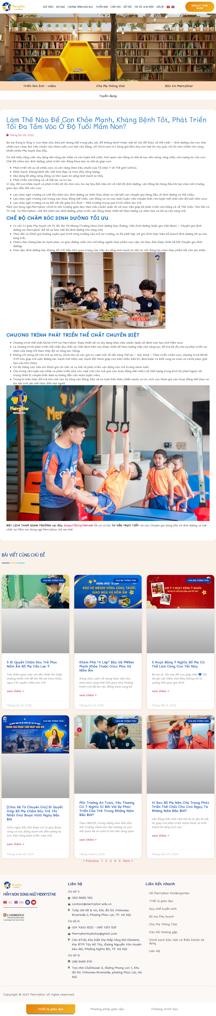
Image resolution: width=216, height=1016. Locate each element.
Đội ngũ (60, 7)
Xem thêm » (15, 691)
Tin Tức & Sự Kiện (144, 7)
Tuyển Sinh (102, 7)
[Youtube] (33, 902)
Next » (128, 861)
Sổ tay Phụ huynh (161, 916)
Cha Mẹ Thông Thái (163, 924)
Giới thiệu (48, 7)
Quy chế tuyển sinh (163, 909)
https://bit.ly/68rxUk (78, 525)
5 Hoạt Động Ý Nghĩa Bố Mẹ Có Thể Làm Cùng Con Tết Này (178, 664)
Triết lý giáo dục (161, 901)
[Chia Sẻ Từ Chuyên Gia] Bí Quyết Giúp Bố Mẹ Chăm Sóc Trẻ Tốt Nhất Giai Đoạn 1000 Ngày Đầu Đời (35, 813)
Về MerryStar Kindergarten (169, 893)
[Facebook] (27, 902)
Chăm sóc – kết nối (121, 7)
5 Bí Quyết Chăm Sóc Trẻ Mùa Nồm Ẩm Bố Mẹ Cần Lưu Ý (32, 664)
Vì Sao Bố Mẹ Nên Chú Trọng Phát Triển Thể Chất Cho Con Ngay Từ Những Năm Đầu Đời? (180, 806)
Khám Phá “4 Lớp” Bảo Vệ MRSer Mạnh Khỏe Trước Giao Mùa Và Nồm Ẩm (106, 666)
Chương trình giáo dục (80, 7)
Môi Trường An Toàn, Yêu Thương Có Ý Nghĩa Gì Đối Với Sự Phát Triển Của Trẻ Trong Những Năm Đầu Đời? (106, 808)
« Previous (91, 861)
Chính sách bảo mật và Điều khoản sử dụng (176, 941)
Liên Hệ (160, 7)
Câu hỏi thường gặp (163, 932)
